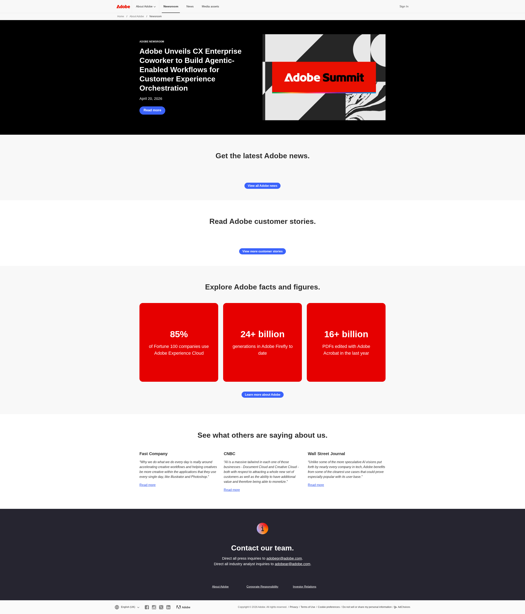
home (120, 16)
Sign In (404, 6)
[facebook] (147, 607)
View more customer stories (262, 251)
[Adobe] (123, 6)
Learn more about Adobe (262, 394)
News (190, 6)
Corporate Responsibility (262, 586)
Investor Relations (304, 586)
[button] (127, 607)
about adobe (137, 16)
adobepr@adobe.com (284, 558)
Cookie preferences (329, 607)
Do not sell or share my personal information (367, 607)
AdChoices (404, 607)
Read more (152, 110)
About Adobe (144, 6)
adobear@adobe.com (292, 564)
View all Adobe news (262, 185)
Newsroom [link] (170, 6)
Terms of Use (308, 607)
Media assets (210, 6)
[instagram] (154, 607)
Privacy (294, 607)
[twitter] (161, 607)
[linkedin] (168, 607)
